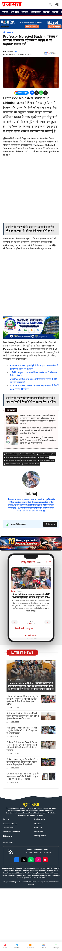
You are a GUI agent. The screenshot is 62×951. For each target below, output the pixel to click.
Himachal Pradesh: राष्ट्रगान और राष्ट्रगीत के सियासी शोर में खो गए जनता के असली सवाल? (22, 730)
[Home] (5, 946)
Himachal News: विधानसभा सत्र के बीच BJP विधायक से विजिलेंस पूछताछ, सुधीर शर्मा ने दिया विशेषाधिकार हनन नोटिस (22, 700)
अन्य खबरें (14, 12)
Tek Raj (10, 51)
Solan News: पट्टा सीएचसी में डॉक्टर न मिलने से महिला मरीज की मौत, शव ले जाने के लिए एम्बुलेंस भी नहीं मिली (22, 762)
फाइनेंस (55, 12)
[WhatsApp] (43, 946)
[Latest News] (17, 946)
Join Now (50, 524)
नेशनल (5, 12)
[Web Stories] (30, 946)
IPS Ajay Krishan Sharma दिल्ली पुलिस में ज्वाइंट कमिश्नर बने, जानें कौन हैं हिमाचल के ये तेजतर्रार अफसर (23, 716)
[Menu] (57, 4)
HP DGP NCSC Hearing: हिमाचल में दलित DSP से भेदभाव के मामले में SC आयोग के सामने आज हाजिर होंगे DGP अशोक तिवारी (38, 440)
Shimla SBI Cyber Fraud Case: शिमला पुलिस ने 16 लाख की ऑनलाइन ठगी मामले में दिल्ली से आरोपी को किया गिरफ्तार (38, 430)
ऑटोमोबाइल (36, 12)
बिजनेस (46, 12)
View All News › (31, 635)
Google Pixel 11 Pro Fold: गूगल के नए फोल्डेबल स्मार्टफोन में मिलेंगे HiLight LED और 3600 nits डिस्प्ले (23, 776)
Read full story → (23, 628)
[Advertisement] (31, 191)
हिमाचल (25, 12)
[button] (50, 4)
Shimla (9, 32)
